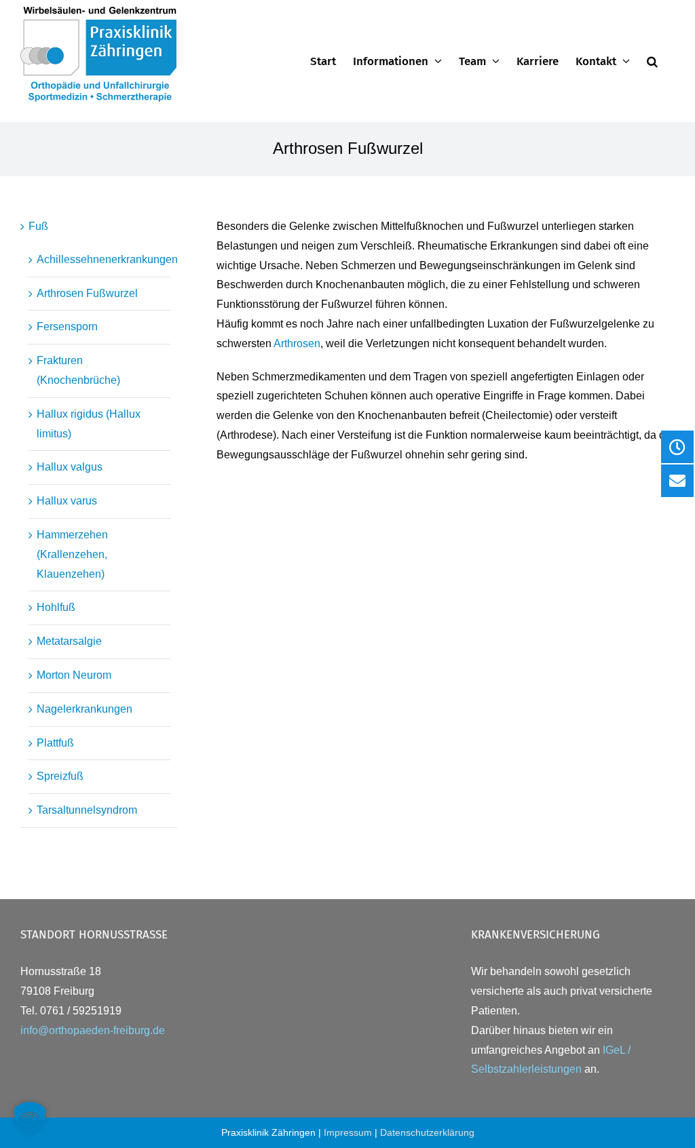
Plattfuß (55, 743)
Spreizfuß (60, 776)
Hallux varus (67, 501)
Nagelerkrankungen (84, 709)
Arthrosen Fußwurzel (87, 293)
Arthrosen (297, 343)
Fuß (38, 226)
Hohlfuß (56, 607)
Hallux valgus (69, 467)
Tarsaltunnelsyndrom (87, 810)
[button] (652, 61)
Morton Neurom (74, 675)
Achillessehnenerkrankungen (107, 259)
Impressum (348, 1132)
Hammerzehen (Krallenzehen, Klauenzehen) (72, 554)
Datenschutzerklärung (427, 1132)
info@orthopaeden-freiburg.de (92, 1030)
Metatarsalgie (69, 641)
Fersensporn (67, 326)
